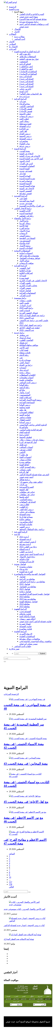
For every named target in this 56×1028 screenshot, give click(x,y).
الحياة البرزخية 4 (26, 84)
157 (10, 882)
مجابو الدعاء (24, 104)
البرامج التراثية (20, 99)
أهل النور (23, 131)
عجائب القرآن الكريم (28, 285)
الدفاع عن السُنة (26, 153)
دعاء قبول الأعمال (27, 557)
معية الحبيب (24, 151)
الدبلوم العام (24, 432)
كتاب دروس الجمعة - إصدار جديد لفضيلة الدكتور (24, 925)
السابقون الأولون (26, 106)
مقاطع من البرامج (27, 579)
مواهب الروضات (26, 263)
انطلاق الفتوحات (26, 412)
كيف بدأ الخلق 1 (26, 66)
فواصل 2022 (24, 584)
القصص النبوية (25, 191)
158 (10, 884)
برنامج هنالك (24, 479)
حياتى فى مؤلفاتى (27, 494)
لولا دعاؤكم (24, 559)
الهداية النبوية (24, 176)
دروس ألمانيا (24, 405)
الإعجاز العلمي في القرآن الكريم (33, 280)
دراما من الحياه (25, 365)
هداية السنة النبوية (27, 186)
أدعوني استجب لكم (27, 542)
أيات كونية (23, 91)
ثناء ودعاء (23, 569)
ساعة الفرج (24, 228)
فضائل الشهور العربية (28, 313)
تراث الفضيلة (25, 126)
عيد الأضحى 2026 (26, 330)
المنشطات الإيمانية (22, 251)
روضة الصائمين (26, 499)
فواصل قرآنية (25, 290)
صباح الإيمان (24, 231)
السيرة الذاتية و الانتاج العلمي (31, 14)
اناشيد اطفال (24, 420)
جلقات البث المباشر (22, 646)
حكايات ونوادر (25, 460)
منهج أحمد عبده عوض (28, 17)
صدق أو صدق (25, 338)
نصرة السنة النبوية (27, 178)
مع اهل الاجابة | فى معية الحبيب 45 (26, 801)
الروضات (23, 233)
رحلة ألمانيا (24, 385)
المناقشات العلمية (27, 636)
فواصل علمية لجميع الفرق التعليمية (34, 594)
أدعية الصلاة (24, 549)
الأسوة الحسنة (25, 183)
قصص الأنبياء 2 (25, 111)
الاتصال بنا (13, 46)
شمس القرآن (25, 288)
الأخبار (11, 41)
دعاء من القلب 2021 (28, 547)
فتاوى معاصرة (25, 629)
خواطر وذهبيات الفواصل (29, 258)
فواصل (22, 577)
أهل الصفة (23, 489)
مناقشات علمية (26, 380)
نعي (21, 357)
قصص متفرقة (25, 193)
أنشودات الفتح (25, 457)
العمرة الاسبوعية (26, 487)
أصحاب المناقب (26, 447)
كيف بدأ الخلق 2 (26, 69)
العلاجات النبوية (26, 248)
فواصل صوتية (20, 564)
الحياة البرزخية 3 (26, 81)
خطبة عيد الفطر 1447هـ (29, 328)
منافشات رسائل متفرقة (29, 639)
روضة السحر (24, 236)
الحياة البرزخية (25, 76)
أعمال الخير (24, 362)
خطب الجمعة (25, 114)
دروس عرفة (24, 146)
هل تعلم (22, 410)
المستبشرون (24, 241)
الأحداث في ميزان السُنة (29, 156)
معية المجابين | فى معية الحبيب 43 (26, 763)
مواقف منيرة (25, 462)
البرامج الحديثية (20, 196)
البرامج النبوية (20, 149)
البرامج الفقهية (20, 609)
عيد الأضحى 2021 (26, 318)
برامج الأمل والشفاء (22, 218)
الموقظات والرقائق (27, 56)
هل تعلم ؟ (23, 455)
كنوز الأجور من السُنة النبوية (31, 158)
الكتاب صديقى (25, 450)
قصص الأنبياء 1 (25, 109)
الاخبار (17, 32)
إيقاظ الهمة (24, 464)
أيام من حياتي (25, 89)
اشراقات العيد (25, 397)
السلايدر (12, 44)
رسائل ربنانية (25, 372)
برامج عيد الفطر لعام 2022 (30, 325)
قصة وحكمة (24, 407)
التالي (11, 887)
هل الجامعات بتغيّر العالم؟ (30, 94)
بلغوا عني (23, 198)
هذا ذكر (22, 173)
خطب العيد (24, 119)
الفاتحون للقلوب (26, 340)
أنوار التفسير (24, 268)
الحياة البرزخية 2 (26, 79)
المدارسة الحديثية (26, 201)
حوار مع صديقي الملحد (29, 59)
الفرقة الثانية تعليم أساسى (30, 430)
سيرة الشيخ (14, 9)
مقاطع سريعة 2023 (27, 599)
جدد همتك (23, 343)
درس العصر (24, 527)
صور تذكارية (14, 649)
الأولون (22, 452)
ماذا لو (22, 390)
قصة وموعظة (25, 124)
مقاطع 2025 (24, 606)
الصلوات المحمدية (27, 166)
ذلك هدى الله (24, 54)
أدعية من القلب (26, 552)
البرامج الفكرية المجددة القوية (27, 51)
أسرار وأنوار (24, 392)
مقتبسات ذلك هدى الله (29, 256)
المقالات (12, 34)
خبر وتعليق (24, 335)
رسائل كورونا (25, 223)
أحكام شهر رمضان (27, 619)
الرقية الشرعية (20, 532)
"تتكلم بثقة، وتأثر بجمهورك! (31, 482)
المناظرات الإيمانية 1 (28, 71)
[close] (5, 661)
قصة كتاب (23, 350)
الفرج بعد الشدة (26, 572)
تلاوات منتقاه (24, 352)
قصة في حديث (25, 171)
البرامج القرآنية (20, 266)
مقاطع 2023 (24, 596)
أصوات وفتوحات (26, 377)
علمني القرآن (25, 283)
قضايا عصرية (25, 624)
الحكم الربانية (25, 64)
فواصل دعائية (25, 591)
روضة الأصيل (25, 246)
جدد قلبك (23, 445)
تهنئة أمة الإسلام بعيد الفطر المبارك (19, 939)
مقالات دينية (19, 37)
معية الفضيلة (24, 514)
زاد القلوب (23, 507)
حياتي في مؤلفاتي (27, 492)
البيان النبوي (24, 161)
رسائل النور (24, 121)
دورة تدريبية (24, 96)
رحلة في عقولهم (26, 216)
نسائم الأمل (24, 261)
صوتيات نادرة (25, 360)
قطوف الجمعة (25, 437)
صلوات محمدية (25, 567)
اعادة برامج (24, 435)
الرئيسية (12, 7)
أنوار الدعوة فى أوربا (28, 442)
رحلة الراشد (24, 387)
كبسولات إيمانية (26, 253)
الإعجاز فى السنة (26, 188)
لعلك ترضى (24, 504)
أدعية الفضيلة (25, 539)
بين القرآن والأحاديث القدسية (31, 206)
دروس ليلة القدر (26, 509)
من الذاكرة (24, 129)
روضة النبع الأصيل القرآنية (30, 400)
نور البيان (23, 484)
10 (10, 877)
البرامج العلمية (20, 631)
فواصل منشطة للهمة (28, 601)
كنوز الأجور (24, 348)
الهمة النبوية (24, 168)
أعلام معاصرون (26, 522)
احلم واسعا (24, 497)
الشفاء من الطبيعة (27, 238)
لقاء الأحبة (23, 226)
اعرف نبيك (24, 370)
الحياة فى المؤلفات (27, 502)
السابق (12, 854)
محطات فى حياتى (27, 512)
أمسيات (22, 367)
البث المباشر (19, 39)
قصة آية (22, 275)
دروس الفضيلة (25, 139)
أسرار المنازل (25, 305)
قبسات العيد (24, 310)
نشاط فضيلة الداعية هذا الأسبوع (33, 19)
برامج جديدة (19, 333)
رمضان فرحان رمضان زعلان (31, 440)
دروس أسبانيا (25, 422)
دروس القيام (24, 134)
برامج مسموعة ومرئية (29, 22)
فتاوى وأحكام (25, 614)
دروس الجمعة (25, 136)
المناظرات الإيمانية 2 (28, 74)
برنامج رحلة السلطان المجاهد (31, 529)
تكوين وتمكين (25, 469)
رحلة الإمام (24, 355)
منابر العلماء (24, 144)
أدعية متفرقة (25, 544)
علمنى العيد (24, 303)
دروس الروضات (26, 116)
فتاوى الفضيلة (25, 626)
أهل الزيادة (24, 472)
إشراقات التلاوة (26, 273)
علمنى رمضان (25, 300)
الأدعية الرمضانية (26, 562)
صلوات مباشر (25, 417)
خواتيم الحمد (24, 415)
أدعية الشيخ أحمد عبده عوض (31, 554)
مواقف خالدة (25, 519)
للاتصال (17, 29)
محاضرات (23, 141)
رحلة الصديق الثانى (27, 467)
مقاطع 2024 (24, 604)
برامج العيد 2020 (26, 308)
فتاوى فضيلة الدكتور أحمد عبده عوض (35, 621)
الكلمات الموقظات (27, 375)
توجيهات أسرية (25, 181)
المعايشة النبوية (26, 213)
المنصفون (23, 61)
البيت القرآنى (25, 295)
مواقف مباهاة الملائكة (28, 345)
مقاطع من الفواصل (27, 586)
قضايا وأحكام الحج (27, 616)
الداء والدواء (24, 243)
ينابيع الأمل (24, 221)
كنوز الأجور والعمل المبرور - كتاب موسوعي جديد (24, 909)
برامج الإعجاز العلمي (23, 208)
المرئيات (12, 49)
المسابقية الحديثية (27, 402)
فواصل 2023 (24, 589)
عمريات (22, 101)
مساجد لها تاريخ (26, 517)
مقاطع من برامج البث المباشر (32, 581)
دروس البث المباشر (27, 382)
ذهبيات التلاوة (25, 270)
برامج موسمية (20, 298)
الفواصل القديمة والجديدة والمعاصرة (29, 574)
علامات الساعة (25, 524)
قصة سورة (24, 278)
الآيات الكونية (24, 211)
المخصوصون (24, 395)
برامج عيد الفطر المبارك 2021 (32, 315)
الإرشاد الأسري (25, 634)
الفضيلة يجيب (25, 611)
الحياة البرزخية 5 (26, 86)
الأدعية (17, 534)
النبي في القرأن (26, 163)
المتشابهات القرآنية (27, 293)
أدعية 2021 (24, 537)
